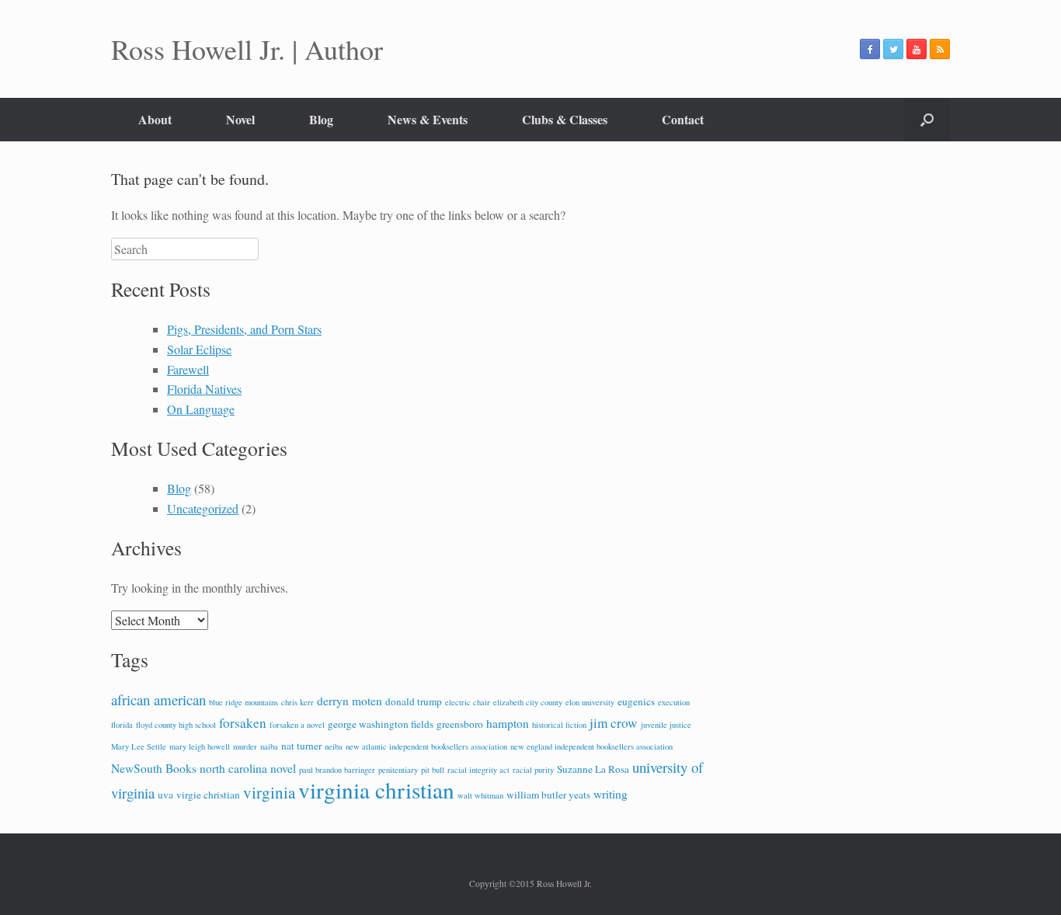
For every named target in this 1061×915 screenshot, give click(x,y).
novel (283, 768)
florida (122, 724)
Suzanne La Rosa (593, 769)
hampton (507, 723)
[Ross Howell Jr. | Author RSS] (940, 49)
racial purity (533, 769)
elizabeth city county (527, 702)
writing (610, 794)
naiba (269, 746)
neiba (334, 746)
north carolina (233, 768)
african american (158, 699)
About (155, 119)
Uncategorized (202, 508)
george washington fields (380, 724)
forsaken (242, 723)
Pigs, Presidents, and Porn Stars (244, 329)
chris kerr (297, 702)
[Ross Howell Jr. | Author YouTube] (916, 49)
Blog (321, 119)
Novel (240, 119)
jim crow (614, 723)
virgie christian (208, 795)
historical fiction (559, 724)
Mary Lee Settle (138, 746)
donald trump (413, 701)
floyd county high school (176, 724)
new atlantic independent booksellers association (426, 746)
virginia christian (376, 789)
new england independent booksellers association (591, 746)
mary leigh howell (199, 746)
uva (165, 795)
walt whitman (480, 795)
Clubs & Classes (564, 119)
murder (245, 746)
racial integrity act (478, 769)
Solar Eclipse (199, 349)
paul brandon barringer (337, 769)
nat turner (301, 746)
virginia (269, 792)
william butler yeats (548, 795)
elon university (589, 702)
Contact (683, 119)
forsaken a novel (297, 724)
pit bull (432, 769)
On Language (201, 409)
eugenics (636, 701)
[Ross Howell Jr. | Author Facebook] (870, 49)
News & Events (428, 119)
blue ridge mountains (243, 702)
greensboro (460, 724)
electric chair (467, 702)
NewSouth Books (154, 768)
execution (674, 702)
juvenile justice (666, 724)
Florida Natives (204, 389)
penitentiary (398, 769)
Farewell (188, 369)
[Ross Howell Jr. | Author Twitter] (893, 49)
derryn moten (349, 700)
